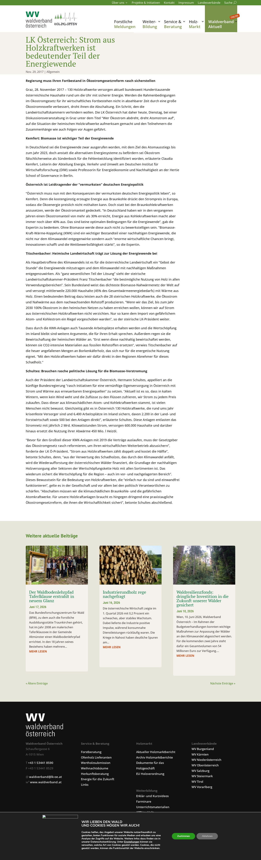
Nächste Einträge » (222, 683)
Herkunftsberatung (95, 774)
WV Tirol (197, 782)
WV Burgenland (203, 749)
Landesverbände (209, 3)
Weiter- (150, 24)
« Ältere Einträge (37, 683)
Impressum (186, 3)
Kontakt (169, 3)
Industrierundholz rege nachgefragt (124, 594)
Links (84, 785)
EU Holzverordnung (150, 774)
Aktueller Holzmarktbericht (155, 752)
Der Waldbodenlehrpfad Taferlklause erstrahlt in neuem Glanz (51, 596)
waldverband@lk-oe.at (45, 777)
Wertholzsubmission (95, 763)
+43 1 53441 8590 (40, 763)
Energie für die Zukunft (97, 779)
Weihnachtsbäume (94, 768)
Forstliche (124, 24)
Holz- (194, 24)
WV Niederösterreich (206, 760)
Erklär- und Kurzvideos (152, 796)
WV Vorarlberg (202, 787)
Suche (229, 3)
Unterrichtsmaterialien (152, 807)
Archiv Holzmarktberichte (154, 757)
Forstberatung (91, 752)
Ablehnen (207, 836)
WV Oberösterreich (205, 765)
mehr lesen (38, 651)
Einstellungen (131, 841)
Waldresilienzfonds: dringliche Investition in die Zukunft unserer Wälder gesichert (202, 598)
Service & (173, 24)
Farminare (143, 801)
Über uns (118, 3)
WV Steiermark (202, 776)
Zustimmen (183, 836)
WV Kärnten (200, 754)
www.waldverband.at (45, 782)
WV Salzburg (200, 771)
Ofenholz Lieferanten (96, 757)
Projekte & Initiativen (146, 3)
